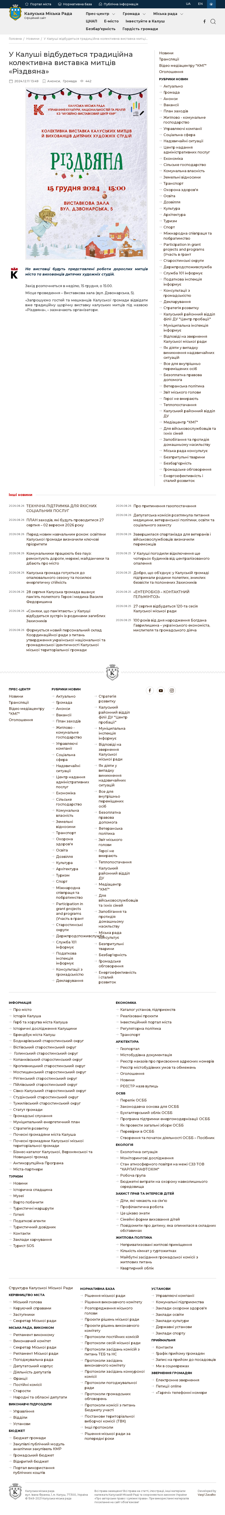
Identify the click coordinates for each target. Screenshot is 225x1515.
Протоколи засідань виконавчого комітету (105, 1362)
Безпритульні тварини (184, 457)
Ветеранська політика (183, 386)
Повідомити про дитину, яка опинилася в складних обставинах (168, 1227)
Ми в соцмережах (172, 1366)
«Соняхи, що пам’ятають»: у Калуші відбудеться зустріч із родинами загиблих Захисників (65, 616)
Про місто (22, 1010)
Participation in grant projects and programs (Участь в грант (183, 249)
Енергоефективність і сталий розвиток (183, 478)
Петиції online (168, 1386)
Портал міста (40, 4)
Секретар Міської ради (34, 1321)
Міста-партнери (28, 1169)
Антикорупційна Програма (38, 1163)
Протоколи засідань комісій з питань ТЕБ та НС (112, 1351)
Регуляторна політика (140, 1028)
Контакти (22, 1233)
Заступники (24, 1315)
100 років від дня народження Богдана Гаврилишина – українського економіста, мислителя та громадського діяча (171, 625)
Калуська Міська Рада (48, 15)
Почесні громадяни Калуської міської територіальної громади (48, 1143)
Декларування (177, 302)
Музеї (18, 1196)
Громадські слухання (32, 1116)
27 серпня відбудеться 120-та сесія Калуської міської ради (165, 608)
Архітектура (174, 215)
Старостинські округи (183, 261)
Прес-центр (97, 14)
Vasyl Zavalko (207, 1494)
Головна (15, 39)
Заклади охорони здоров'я (181, 1308)
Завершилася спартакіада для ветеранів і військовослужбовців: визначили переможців (172, 539)
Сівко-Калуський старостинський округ (49, 1091)
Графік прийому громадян (180, 1353)
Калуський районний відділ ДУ (189, 413)
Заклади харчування (32, 1240)
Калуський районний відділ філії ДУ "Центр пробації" (189, 316)
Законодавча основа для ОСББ (149, 1107)
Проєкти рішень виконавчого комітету (112, 1328)
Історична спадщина (32, 1190)
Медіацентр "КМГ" (180, 422)
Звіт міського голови (182, 392)
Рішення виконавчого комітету (113, 1302)
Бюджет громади (29, 1438)
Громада (131, 14)
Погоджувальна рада (33, 1360)
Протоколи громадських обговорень (108, 1396)
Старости (22, 1391)
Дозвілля (171, 202)
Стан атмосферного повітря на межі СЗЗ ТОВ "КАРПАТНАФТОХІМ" (162, 1166)
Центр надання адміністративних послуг (186, 149)
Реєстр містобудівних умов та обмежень (158, 1067)
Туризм (170, 221)
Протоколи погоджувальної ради (111, 1385)
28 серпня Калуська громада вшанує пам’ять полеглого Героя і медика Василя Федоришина (64, 597)
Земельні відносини (182, 177)
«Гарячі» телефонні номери (181, 1393)
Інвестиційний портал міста (146, 1022)
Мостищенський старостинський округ (49, 1072)
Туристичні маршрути (33, 1208)
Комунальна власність (184, 171)
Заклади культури (172, 1321)
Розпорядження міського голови (109, 1310)
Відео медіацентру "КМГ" (183, 66)
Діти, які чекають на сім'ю (143, 1201)
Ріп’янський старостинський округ (45, 1078)
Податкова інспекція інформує (182, 281)
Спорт (169, 227)
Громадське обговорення (187, 469)
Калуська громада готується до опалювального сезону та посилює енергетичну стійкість (58, 578)
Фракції (20, 1378)
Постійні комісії (27, 1385)
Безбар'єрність (101, 29)
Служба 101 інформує (183, 273)
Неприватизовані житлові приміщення (156, 1245)
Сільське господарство (184, 165)
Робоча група (133, 1175)
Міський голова (27, 1302)
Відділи (20, 1417)
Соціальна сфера (179, 135)
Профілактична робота (141, 1207)
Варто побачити (28, 1202)
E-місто (111, 21)
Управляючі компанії (182, 129)
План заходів (175, 111)
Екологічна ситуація (139, 1152)
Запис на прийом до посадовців (186, 1360)
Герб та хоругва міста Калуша (40, 1022)
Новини (32, 39)
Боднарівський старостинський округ (48, 1041)
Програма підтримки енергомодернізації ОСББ (165, 1119)
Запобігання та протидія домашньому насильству (186, 442)
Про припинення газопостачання (164, 506)
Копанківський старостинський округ (48, 1059)
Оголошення (171, 72)
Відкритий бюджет (31, 1461)
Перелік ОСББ (133, 1100)
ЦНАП (91, 21)
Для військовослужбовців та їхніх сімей (189, 431)
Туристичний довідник (34, 1227)
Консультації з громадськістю (177, 292)
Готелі (18, 1214)
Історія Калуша (27, 1016)
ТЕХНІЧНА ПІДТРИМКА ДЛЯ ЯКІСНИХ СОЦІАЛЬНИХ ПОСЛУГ (61, 508)
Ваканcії (171, 105)
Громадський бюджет (33, 1455)
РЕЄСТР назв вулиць (139, 1086)
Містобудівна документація (146, 1055)
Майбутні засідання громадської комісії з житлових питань (159, 1259)
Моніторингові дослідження (147, 1158)
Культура (171, 208)
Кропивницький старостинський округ (49, 1066)
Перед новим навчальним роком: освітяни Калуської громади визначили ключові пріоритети (66, 539)
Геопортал (130, 1049)
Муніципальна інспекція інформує (185, 327)
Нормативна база (77, 4)
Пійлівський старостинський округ (45, 1085)
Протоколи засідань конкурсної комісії (115, 1373)
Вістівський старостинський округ (44, 1047)
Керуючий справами (32, 1308)
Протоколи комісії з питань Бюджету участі (110, 1407)
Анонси (170, 99)
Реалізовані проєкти (139, 1016)
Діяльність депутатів (32, 1372)
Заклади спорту (170, 1333)
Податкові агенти (29, 1221)
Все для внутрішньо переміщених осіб (182, 366)
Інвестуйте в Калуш (145, 21)
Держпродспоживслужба (187, 267)
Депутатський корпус (33, 1366)
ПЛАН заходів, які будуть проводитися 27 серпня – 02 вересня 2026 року (65, 522)
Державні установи (174, 1327)
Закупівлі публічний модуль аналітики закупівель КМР (39, 1446)
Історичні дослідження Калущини (45, 1028)
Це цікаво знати (135, 1213)
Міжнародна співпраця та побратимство (187, 235)
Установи (22, 1424)
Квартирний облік (137, 1268)
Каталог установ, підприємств (147, 1010)
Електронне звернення (177, 1380)
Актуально (173, 86)
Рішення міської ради (105, 1296)
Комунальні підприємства (180, 1302)
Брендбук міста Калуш (34, 1035)
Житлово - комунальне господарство (184, 119)
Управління (23, 1411)
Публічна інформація (121, 4)
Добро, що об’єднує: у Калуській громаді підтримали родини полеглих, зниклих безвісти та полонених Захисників (171, 578)
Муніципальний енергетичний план (46, 1122)
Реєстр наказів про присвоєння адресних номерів (167, 1061)
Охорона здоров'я (180, 190)
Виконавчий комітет (32, 1341)
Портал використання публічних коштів (33, 1470)
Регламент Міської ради (35, 1353)
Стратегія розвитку (181, 308)
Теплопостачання (179, 405)
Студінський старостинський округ (45, 1097)
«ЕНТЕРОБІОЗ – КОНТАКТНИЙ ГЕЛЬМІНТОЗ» (161, 594)
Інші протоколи (99, 1427)
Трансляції (169, 59)
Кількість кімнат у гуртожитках (148, 1251)
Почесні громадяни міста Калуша (44, 1134)
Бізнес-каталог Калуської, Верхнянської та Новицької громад (53, 1154)
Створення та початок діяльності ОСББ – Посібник (167, 1138)
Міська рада (165, 14)
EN (200, 4)
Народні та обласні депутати (40, 1397)
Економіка (173, 159)
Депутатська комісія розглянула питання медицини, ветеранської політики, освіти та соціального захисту (173, 520)
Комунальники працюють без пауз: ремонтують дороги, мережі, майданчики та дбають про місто (67, 558)
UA (188, 4)
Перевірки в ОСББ (137, 1131)
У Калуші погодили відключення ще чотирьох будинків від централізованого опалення (171, 558)
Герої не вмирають (180, 399)
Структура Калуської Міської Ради (41, 1288)
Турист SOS (23, 1246)
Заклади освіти (170, 1315)
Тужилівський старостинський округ (47, 1103)
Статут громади (28, 1110)
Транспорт (173, 183)
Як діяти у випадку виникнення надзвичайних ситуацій (188, 353)
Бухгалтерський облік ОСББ (146, 1113)
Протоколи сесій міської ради (113, 1343)
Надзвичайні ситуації (183, 141)
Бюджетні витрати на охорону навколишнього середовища (164, 1184)
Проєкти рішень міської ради (112, 1319)
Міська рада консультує (185, 451)
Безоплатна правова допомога (182, 377)
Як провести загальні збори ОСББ (152, 1125)
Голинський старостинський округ (45, 1053)
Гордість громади (140, 29)
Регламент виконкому (33, 1335)
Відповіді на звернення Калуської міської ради (185, 338)
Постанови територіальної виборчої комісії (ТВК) (110, 1418)
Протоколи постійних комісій (112, 1337)
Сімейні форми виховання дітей (150, 1219)
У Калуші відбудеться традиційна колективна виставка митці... (96, 39)
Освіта (169, 196)
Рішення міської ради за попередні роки (108, 1436)
